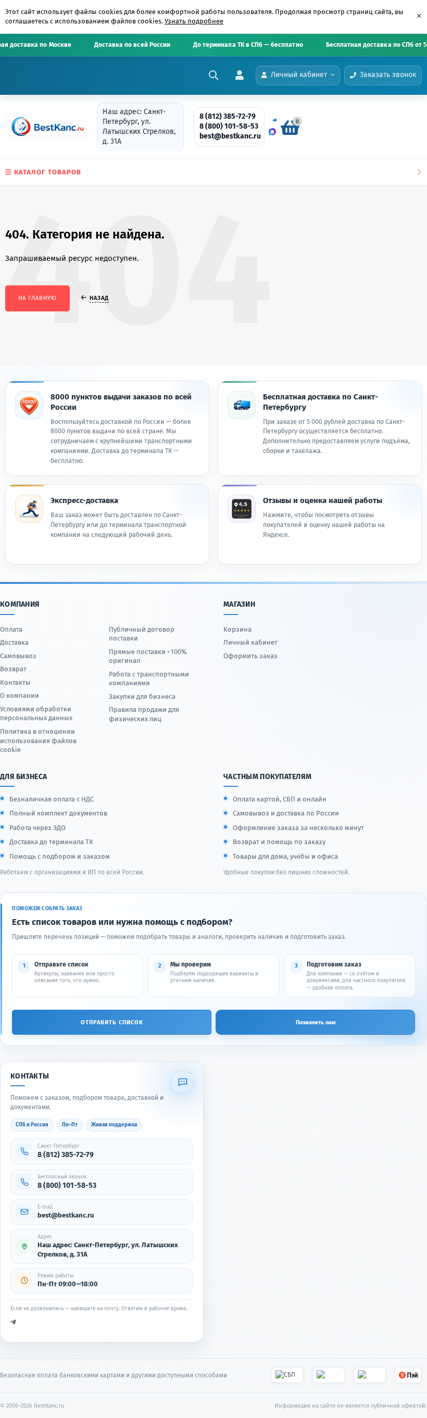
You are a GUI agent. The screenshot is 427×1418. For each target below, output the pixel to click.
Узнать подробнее (194, 21)
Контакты (15, 682)
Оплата (11, 629)
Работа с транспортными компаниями (149, 678)
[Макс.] (272, 131)
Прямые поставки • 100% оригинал (148, 656)
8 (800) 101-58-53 (228, 126)
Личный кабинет (250, 642)
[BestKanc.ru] (44, 126)
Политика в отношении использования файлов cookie (38, 740)
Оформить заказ (250, 656)
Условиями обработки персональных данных (36, 713)
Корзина (237, 629)
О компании (19, 695)
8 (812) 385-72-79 (227, 116)
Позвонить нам (315, 1022)
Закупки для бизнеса (142, 696)
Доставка (14, 642)
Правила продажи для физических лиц (144, 714)
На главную (37, 298)
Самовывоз (18, 656)
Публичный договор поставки (141, 634)
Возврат (13, 669)
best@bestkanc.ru (230, 136)
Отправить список (112, 1022)
